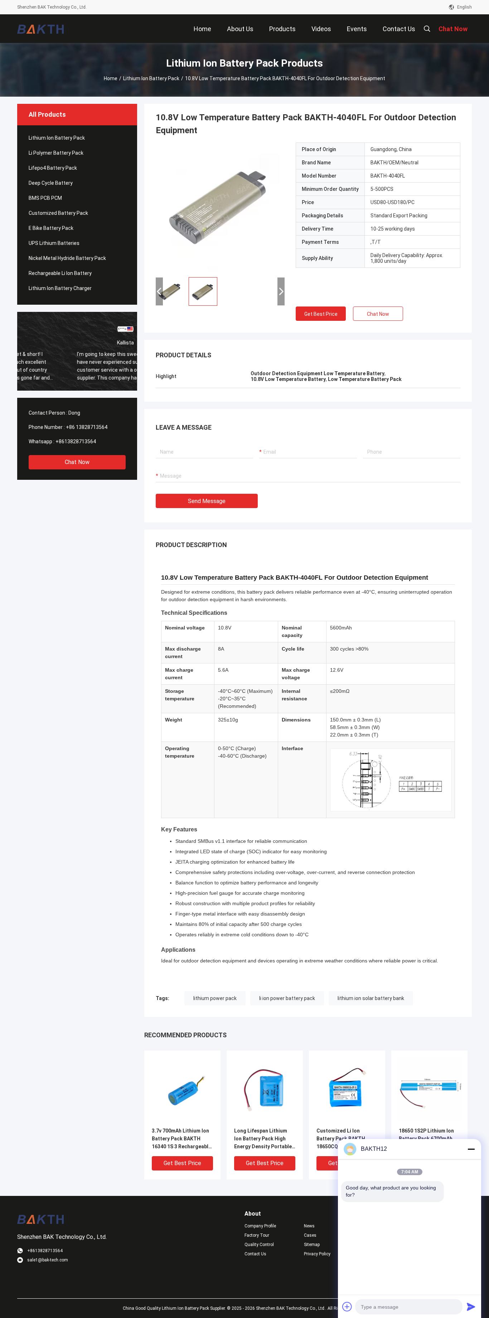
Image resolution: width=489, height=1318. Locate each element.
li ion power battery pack (287, 998)
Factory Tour (257, 1235)
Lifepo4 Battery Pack (53, 168)
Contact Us (255, 1253)
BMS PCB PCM (45, 198)
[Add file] (347, 1306)
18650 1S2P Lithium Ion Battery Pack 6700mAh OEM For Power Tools (426, 1138)
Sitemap (312, 1244)
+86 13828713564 (86, 427)
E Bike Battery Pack (51, 228)
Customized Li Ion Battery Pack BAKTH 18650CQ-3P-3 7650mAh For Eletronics (345, 1139)
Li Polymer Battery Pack (56, 153)
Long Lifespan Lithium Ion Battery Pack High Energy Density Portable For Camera (263, 1139)
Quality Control (259, 1244)
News (309, 1225)
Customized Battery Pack (58, 213)
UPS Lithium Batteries (54, 243)
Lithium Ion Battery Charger (60, 288)
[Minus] (471, 1149)
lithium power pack (215, 998)
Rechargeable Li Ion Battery (60, 273)
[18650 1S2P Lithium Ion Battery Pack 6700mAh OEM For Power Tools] (429, 1088)
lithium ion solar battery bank (371, 998)
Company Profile (260, 1225)
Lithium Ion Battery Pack (151, 78)
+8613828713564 (75, 441)
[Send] (471, 1306)
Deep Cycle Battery (51, 183)
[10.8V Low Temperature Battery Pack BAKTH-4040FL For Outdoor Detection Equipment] (220, 207)
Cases (310, 1235)
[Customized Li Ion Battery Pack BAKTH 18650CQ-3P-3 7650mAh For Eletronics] (347, 1088)
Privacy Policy (317, 1253)
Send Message (207, 501)
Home (110, 78)
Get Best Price (321, 314)
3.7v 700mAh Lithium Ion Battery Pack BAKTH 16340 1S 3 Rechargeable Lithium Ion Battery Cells (181, 1139)
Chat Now (77, 462)
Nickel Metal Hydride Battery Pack (67, 258)
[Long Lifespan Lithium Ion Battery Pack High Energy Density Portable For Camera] (264, 1088)
